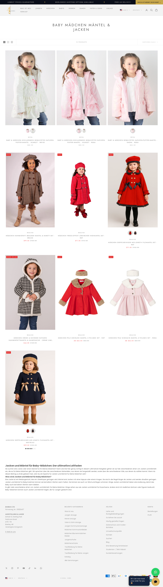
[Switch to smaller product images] (8, 42)
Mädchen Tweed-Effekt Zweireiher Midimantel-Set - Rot (81, 237)
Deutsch (136, 10)
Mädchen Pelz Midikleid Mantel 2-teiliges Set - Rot (81, 338)
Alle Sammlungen (71, 560)
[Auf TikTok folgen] (29, 568)
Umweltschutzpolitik (114, 531)
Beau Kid (30, 233)
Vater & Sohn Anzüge (73, 522)
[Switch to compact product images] (12, 42)
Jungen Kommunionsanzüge (76, 526)
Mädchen (50, 8)
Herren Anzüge (70, 519)
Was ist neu (25, 8)
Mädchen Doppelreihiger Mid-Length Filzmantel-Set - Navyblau (30, 441)
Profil (149, 515)
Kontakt (109, 535)
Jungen (39, 8)
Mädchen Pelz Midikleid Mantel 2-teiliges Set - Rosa (133, 338)
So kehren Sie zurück (114, 517)
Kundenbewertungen (114, 553)
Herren (72, 8)
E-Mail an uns (10, 532)
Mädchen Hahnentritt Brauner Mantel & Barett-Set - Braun (30, 237)
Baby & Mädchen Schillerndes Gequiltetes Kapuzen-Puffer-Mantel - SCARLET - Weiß (30, 141)
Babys (61, 8)
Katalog (68, 557)
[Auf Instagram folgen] (12, 568)
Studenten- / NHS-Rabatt (116, 549)
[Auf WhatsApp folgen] (41, 568)
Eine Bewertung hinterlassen (117, 546)
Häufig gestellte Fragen (115, 521)
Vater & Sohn (96, 8)
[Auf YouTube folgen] (24, 568)
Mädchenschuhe (71, 543)
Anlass (110, 8)
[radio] (28, 130)
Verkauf (24, 12)
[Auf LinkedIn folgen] (35, 568)
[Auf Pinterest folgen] (18, 568)
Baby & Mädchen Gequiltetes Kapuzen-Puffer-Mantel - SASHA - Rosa (132, 141)
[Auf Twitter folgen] (6, 568)
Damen (83, 8)
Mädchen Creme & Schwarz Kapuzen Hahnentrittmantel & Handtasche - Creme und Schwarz (30, 339)
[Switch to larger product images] (4, 42)
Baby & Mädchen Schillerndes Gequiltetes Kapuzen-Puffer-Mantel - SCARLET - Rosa (81, 141)
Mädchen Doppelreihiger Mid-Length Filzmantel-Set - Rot (132, 243)
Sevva (30, 137)
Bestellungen (153, 511)
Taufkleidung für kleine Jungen (76, 553)
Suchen (109, 538)
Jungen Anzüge (71, 515)
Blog (107, 542)
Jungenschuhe (70, 539)
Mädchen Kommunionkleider (76, 530)
